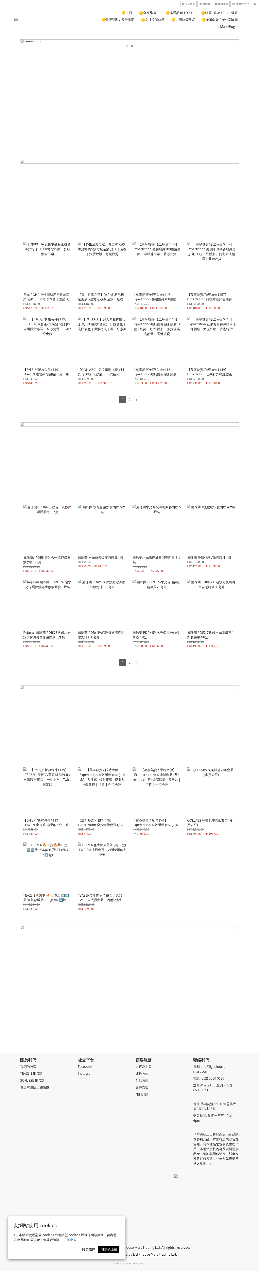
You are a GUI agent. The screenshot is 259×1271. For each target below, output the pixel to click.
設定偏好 (88, 1249)
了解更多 (70, 1240)
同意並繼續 (109, 1249)
